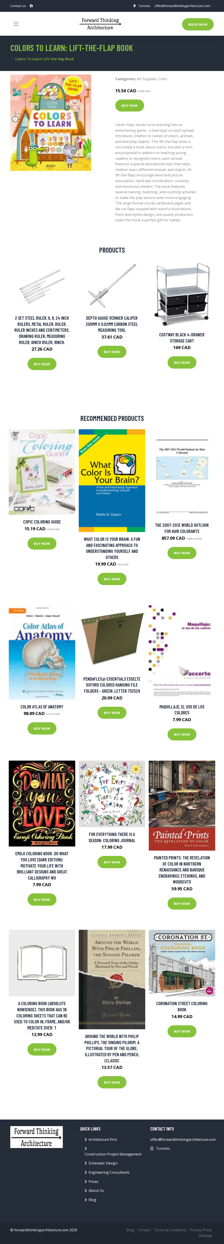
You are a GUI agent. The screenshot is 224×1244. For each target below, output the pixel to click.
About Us (96, 1190)
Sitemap (205, 1235)
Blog (92, 1199)
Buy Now (130, 105)
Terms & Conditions (170, 1230)
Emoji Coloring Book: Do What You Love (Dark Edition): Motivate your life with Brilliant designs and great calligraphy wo (41, 865)
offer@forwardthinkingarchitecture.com (182, 6)
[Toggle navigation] (16, 24)
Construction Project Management (113, 1154)
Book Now (197, 24)
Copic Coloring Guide (42, 521)
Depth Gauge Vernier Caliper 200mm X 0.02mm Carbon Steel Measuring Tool (112, 324)
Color (162, 78)
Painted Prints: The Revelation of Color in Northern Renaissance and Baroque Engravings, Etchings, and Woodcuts (182, 869)
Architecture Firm (103, 1139)
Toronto (144, 6)
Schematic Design (103, 1163)
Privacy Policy (201, 1230)
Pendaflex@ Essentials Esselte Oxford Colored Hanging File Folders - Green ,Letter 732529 (111, 685)
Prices (93, 1181)
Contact (144, 1230)
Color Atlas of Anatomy (42, 706)
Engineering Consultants (109, 1172)
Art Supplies (147, 78)
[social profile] (31, 6)
